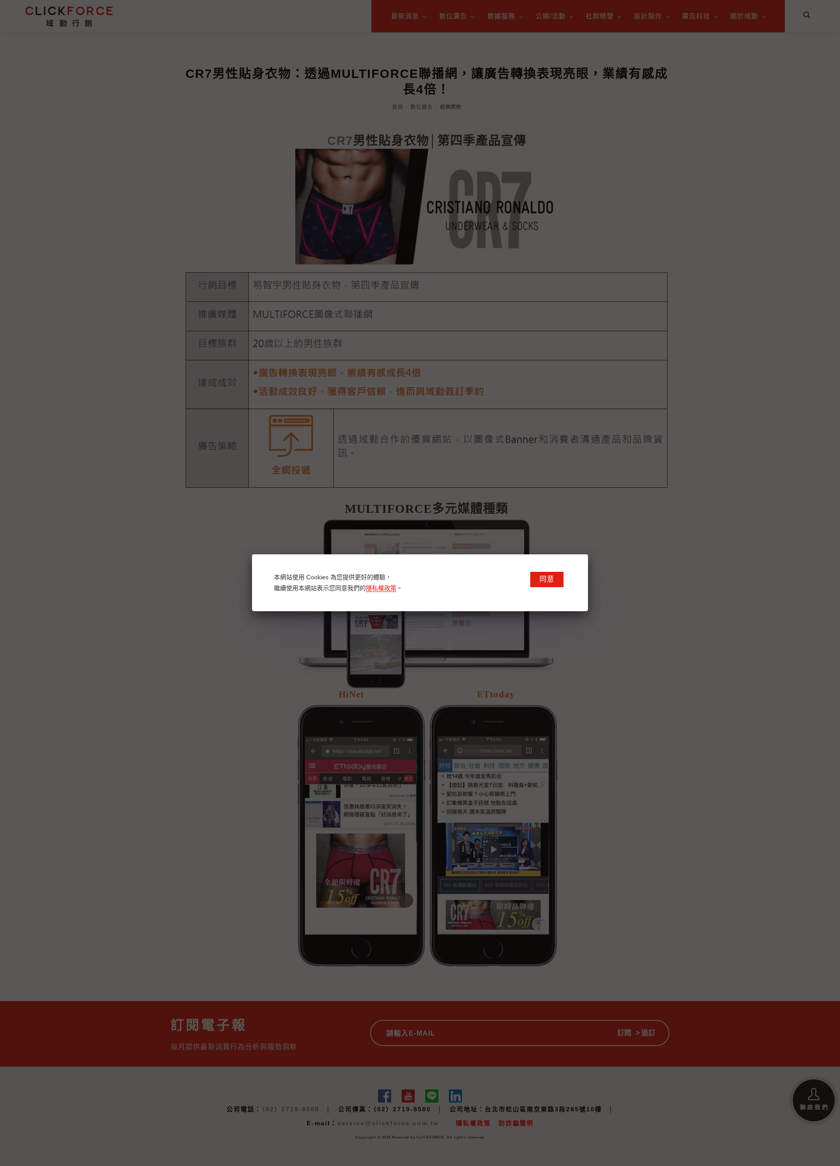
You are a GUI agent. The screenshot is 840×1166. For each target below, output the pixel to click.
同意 (546, 579)
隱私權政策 (381, 588)
